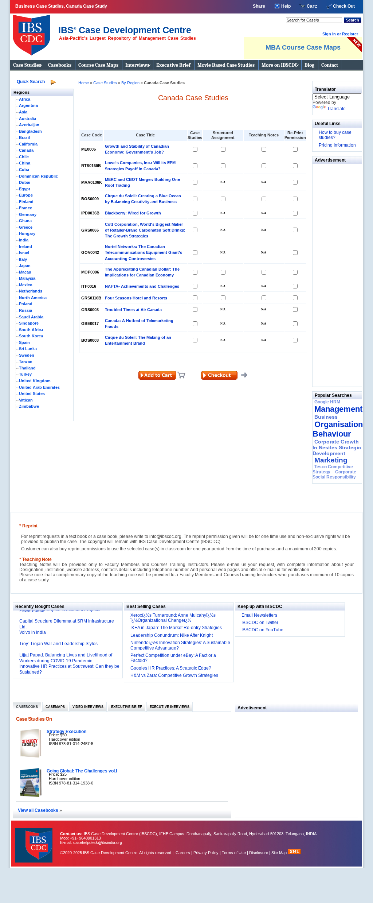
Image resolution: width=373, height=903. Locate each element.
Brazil (24, 137)
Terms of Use (234, 852)
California (28, 144)
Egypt (24, 189)
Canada (26, 150)
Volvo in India (32, 632)
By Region (131, 83)
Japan (25, 265)
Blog (309, 65)
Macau (25, 272)
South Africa (31, 330)
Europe (26, 195)
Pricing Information (337, 145)
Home (83, 83)
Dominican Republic (38, 176)
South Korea (31, 336)
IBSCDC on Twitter (260, 622)
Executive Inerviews (169, 707)
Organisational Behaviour (341, 429)
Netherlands (30, 291)
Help (286, 6)
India (23, 240)
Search (352, 20)
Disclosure (258, 852)
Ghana (25, 220)
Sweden (26, 355)
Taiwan (25, 361)
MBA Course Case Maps (303, 47)
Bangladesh (30, 131)
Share (259, 6)
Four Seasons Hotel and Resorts (136, 298)
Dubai (24, 182)
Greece (25, 227)
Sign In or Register (340, 34)
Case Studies (27, 65)
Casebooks (59, 65)
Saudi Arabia (31, 317)
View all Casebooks (38, 810)
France (25, 208)
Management (338, 409)
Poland (25, 304)
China (24, 163)
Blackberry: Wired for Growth (133, 213)
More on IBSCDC (280, 65)
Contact (329, 65)
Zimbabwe (29, 406)
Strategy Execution (66, 731)
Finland (26, 201)
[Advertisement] (334, 273)
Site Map (279, 852)
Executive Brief (173, 65)
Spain (24, 342)
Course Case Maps (98, 65)
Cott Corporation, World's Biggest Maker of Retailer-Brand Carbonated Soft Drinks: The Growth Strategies (145, 230)
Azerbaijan (29, 125)
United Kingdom (35, 381)
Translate (336, 108)
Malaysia (27, 278)
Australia (27, 118)
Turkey (25, 374)
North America (33, 297)
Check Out (344, 6)
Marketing (331, 460)
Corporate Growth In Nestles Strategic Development (337, 447)
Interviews (137, 65)
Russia (25, 310)
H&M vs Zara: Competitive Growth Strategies (174, 675)
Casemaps (55, 707)
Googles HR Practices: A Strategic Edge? (170, 668)
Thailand (27, 368)
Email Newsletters (259, 615)
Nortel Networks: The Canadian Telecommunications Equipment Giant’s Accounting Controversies (143, 252)
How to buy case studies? (335, 135)
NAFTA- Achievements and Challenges (142, 286)
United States (32, 393)
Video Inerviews (87, 707)
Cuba (24, 169)
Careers (183, 852)
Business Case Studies (33, 32)
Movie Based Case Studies (226, 65)
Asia (23, 112)
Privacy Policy (206, 852)
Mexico (25, 285)
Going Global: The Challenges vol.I (82, 770)
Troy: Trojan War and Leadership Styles (58, 643)
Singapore (29, 323)
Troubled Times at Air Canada (133, 309)
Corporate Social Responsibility (334, 474)
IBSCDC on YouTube (262, 629)
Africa (24, 99)
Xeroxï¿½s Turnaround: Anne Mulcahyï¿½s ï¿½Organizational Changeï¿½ (173, 618)
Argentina (28, 105)
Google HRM (327, 401)
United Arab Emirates (39, 387)
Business (326, 417)
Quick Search (31, 81)
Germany (27, 214)
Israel (24, 253)
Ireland (25, 246)
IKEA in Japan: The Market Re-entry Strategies (176, 627)
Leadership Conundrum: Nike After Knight (171, 635)
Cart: (312, 6)
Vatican (26, 400)
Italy (23, 259)
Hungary (27, 233)
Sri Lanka (28, 348)
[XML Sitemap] (294, 852)
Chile (24, 157)
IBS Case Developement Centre (34, 840)
